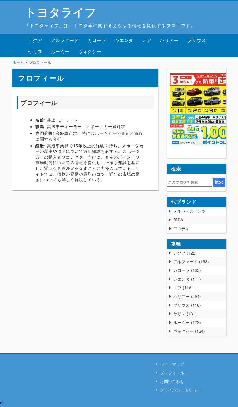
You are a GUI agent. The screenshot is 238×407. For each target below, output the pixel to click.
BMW (178, 220)
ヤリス (35, 51)
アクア (35, 40)
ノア (146, 40)
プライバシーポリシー (180, 390)
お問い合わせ (172, 381)
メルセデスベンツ (189, 211)
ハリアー (169, 40)
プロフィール (172, 372)
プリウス (196, 40)
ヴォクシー (89, 51)
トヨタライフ (60, 11)
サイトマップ (172, 364)
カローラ (96, 40)
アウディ (181, 228)
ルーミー (60, 51)
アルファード (65, 40)
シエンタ (124, 40)
